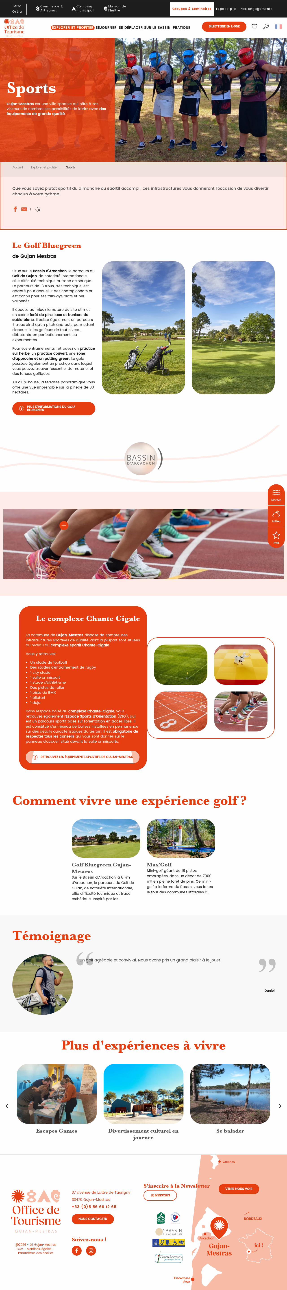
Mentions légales (39, 1249)
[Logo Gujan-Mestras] (169, 1256)
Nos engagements (257, 9)
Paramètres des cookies (36, 1253)
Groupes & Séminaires (192, 9)
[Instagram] (91, 1252)
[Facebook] (77, 1252)
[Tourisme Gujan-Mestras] (14, 28)
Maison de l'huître (117, 9)
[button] (266, 26)
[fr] (279, 26)
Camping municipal (85, 9)
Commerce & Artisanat (51, 9)
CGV (20, 1249)
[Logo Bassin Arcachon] (168, 1232)
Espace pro (226, 9)
